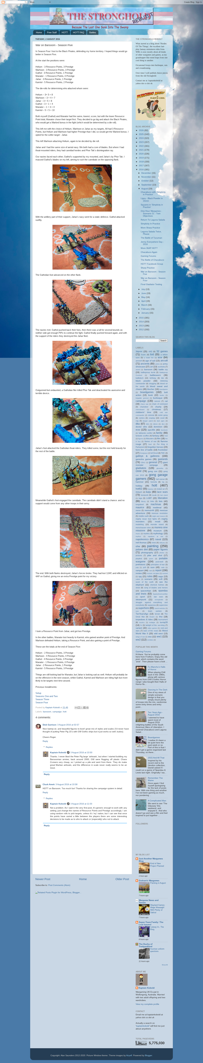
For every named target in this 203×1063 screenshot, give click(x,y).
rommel (165, 573)
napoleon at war (155, 536)
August (144, 189)
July (143, 289)
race (152, 567)
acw (160, 357)
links (152, 501)
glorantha (159, 468)
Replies (49, 747)
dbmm (155, 424)
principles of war (158, 565)
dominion (158, 427)
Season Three (42, 699)
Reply (45, 741)
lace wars (162, 492)
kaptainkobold (142, 1026)
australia (161, 367)
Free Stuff (52, 32)
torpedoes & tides (144, 619)
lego (140, 498)
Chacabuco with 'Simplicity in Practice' (153, 193)
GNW (138, 471)
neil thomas (141, 542)
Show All (165, 965)
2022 (141, 146)
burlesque (157, 398)
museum (158, 531)
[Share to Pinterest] (87, 707)
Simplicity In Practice (150, 224)
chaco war (144, 404)
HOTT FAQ (78, 32)
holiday (139, 486)
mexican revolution (160, 513)
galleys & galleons (147, 456)
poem (151, 559)
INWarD (139, 492)
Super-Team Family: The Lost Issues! (151, 923)
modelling (140, 524)
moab (157, 521)
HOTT (65, 32)
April (143, 301)
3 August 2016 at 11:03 (81, 804)
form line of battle (144, 450)
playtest (139, 559)
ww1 (159, 636)
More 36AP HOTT (149, 248)
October (145, 181)
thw (160, 617)
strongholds (159, 600)
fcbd (166, 436)
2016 (141, 169)
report (158, 570)
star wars (158, 597)
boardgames (147, 392)
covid (162, 418)
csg (137, 421)
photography (147, 552)
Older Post (122, 879)
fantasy (155, 436)
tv (141, 625)
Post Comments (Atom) (59, 885)
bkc (162, 378)
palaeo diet (142, 549)
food (150, 444)
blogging (152, 384)
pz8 (144, 567)
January (145, 313)
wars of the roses (150, 631)
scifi (160, 579)
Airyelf (129, 1055)
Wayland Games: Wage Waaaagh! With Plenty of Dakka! (157, 909)
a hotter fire (149, 358)
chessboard (140, 409)
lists (160, 501)
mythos (138, 536)
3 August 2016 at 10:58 (66, 784)
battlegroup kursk (148, 372)
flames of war (150, 441)
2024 (141, 138)
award (138, 369)
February (146, 309)
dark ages (161, 421)
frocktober (163, 450)
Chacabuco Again (149, 252)
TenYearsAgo (142, 614)
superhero (143, 608)
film (158, 438)
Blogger (148, 1055)
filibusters (150, 439)
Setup (38, 693)
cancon (157, 401)
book (150, 395)
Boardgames (154, 737)
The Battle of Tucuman (151, 238)
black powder (143, 381)
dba (138, 423)
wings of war (140, 637)
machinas (156, 504)
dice (163, 424)
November (146, 177)
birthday (153, 378)
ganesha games (144, 459)
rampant (140, 570)
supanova (152, 605)
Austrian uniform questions (157, 950)
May (143, 297)
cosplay (152, 418)
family (159, 432)
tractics (142, 622)
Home (39, 32)
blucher (150, 389)
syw (137, 611)
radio (163, 567)
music (138, 533)
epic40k (151, 430)
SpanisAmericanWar (160, 594)
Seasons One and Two (47, 696)
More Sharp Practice (150, 228)
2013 (141, 326)
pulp (137, 567)
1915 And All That (156, 758)
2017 (141, 165)
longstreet (140, 504)
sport (142, 597)
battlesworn (155, 375)
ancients (145, 363)
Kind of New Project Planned (157, 864)
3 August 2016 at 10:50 (81, 752)
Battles (92, 32)
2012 (141, 329)
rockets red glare (153, 573)
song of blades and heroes (156, 588)
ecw (138, 429)
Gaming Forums (148, 256)
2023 (141, 142)
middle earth (144, 516)
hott (64, 712)
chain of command (160, 404)
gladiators (141, 468)
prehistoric (140, 564)
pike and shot (154, 555)
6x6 (152, 354)
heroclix (154, 482)
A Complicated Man (157, 801)
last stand (164, 495)
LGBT (149, 498)
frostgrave (144, 453)
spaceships (146, 591)
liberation (163, 498)
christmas (156, 409)
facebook (164, 430)
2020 (141, 154)
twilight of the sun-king (155, 625)
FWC (163, 453)
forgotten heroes (155, 447)
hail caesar (160, 479)
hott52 (139, 488)
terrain (157, 614)
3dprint (139, 351)
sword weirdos (160, 608)
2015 (141, 318)
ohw (138, 546)
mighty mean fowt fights (146, 519)
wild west (158, 633)
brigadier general (142, 398)
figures (140, 439)
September (146, 185)
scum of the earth (145, 582)
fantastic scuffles (142, 436)
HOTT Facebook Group (152, 264)
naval (158, 539)
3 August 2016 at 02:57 (68, 725)
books (162, 395)
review (139, 573)
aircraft (164, 360)
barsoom (47, 712)
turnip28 (164, 622)
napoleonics (142, 539)
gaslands (163, 459)
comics (142, 418)
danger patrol (148, 421)
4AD (150, 352)
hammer (140, 482)
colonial (151, 415)
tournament (163, 620)
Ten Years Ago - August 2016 (155, 713)
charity (158, 407)
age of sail (150, 361)
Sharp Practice (148, 268)
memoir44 (149, 510)
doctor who (141, 427)
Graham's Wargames (149, 880)
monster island (157, 524)
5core (143, 355)
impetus (151, 489)
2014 (141, 322)
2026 (141, 130)
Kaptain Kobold (58, 752)
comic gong (163, 415)
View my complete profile (147, 1004)
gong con (152, 471)
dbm (147, 424)
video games (152, 628)
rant (150, 570)
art (151, 367)
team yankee (155, 611)
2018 (141, 162)
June (144, 293)
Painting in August (158, 883)
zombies (150, 640)
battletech (140, 378)
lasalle (154, 495)
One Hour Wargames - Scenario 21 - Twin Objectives (151, 213)
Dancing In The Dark (157, 690)
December (146, 173)
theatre (152, 617)
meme (138, 510)
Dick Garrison (49, 725)
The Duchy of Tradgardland (145, 945)
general (153, 462)
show (138, 588)
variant (139, 628)
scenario (148, 579)
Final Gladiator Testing (151, 284)
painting (152, 546)
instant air (161, 489)
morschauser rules (143, 528)
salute (138, 579)
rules (149, 576)
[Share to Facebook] (84, 707)
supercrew (163, 605)
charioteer (144, 407)
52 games (162, 351)
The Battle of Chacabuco (152, 260)
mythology (158, 533)
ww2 (138, 639)
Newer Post (42, 879)
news (154, 543)
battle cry (163, 369)
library (143, 501)
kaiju (148, 492)
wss (150, 637)
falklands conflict (145, 433)
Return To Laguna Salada (153, 220)
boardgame (163, 389)
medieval (157, 507)
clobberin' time (143, 412)
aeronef (139, 361)
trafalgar (152, 622)
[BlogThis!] (78, 707)
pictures (139, 555)
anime (157, 364)
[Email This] (76, 707)
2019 (141, 158)
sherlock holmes (157, 585)
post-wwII (159, 562)
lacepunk (144, 495)
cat (166, 401)
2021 (141, 150)
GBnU (143, 462)
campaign (57, 712)
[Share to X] (81, 707)
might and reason (158, 516)
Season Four (42, 702)
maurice (140, 507)
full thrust (154, 453)
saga (160, 576)
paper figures (161, 549)
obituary (162, 543)
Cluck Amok (49, 784)
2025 (141, 134)
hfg (163, 482)
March (144, 305)
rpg (140, 576)
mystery (146, 534)
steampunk (141, 599)
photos (161, 553)
